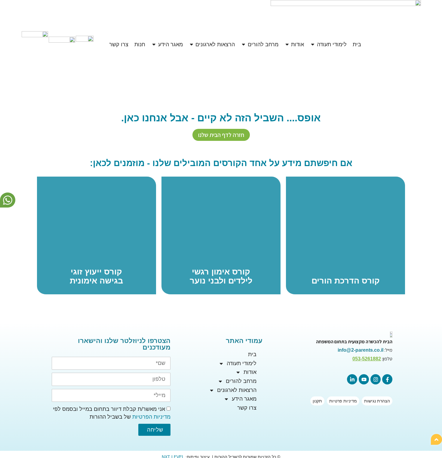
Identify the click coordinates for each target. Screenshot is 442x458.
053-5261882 (366, 358)
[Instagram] (375, 379)
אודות (250, 372)
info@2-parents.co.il (360, 350)
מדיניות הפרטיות (151, 417)
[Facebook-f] (387, 379)
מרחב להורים (241, 381)
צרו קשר (246, 408)
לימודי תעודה (241, 363)
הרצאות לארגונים (236, 390)
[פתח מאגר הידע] (154, 44)
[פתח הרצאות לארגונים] (191, 44)
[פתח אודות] (287, 44)
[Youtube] (364, 379)
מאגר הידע (244, 399)
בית (252, 354)
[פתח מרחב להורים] (243, 44)
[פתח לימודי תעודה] (312, 44)
